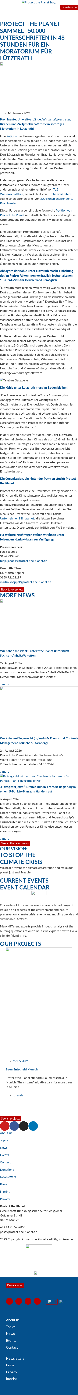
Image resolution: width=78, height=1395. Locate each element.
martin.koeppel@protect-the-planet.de (25, 582)
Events (4, 1155)
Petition (11, 136)
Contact (5, 1162)
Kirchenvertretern (60, 194)
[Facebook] (14, 1126)
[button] (2, 1031)
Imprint (5, 1191)
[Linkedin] (33, 1126)
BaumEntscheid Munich (22, 1069)
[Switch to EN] (52, 1302)
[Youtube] (4, 1126)
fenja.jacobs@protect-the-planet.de (23, 560)
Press (3, 1184)
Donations (7, 1169)
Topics (4, 1140)
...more (4, 684)
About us (6, 1133)
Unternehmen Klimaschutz (17, 518)
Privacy (5, 1199)
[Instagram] (23, 1126)
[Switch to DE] (63, 1301)
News (4, 1147)
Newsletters (8, 1177)
